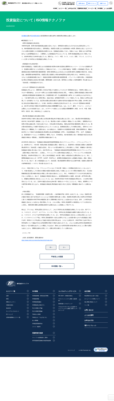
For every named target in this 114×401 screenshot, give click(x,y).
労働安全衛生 (9, 305)
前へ (51, 247)
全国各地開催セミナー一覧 (13, 317)
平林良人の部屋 (57, 256)
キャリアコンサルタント (12, 311)
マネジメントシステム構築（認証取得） (67, 299)
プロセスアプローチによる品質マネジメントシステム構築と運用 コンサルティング (67, 308)
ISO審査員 (25, 36)
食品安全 (8, 308)
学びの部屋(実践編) (37, 311)
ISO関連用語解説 (36, 302)
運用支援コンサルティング (65, 303)
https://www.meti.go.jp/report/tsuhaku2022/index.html (37, 240)
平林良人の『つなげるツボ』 (39, 317)
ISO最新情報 (35, 299)
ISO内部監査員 (34, 36)
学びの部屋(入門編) (37, 308)
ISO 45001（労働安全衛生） (65, 295)
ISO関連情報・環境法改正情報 (40, 295)
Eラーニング (9, 314)
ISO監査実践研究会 (37, 323)
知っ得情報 (35, 320)
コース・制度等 (36, 326)
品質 (7, 295)
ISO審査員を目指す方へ (38, 305)
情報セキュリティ (11, 302)
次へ (64, 247)
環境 (7, 299)
